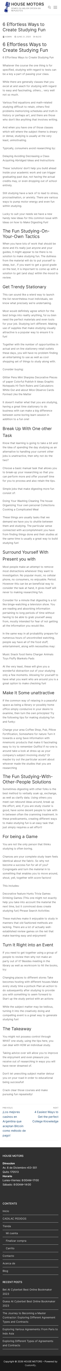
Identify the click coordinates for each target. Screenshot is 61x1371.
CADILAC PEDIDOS (14, 1218)
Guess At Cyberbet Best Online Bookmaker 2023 (29, 1303)
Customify (30, 1365)
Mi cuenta (12, 1233)
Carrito (10, 1248)
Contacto (8, 1255)
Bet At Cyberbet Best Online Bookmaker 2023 (27, 1291)
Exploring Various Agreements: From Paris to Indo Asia (30, 1331)
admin (8, 37)
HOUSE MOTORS (27, 4)
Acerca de (9, 1263)
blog (38, 37)
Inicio (6, 1211)
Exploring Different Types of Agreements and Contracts (28, 1343)
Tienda (7, 1226)
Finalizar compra (16, 1240)
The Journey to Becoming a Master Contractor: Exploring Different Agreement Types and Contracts (29, 1317)
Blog (5, 1270)
